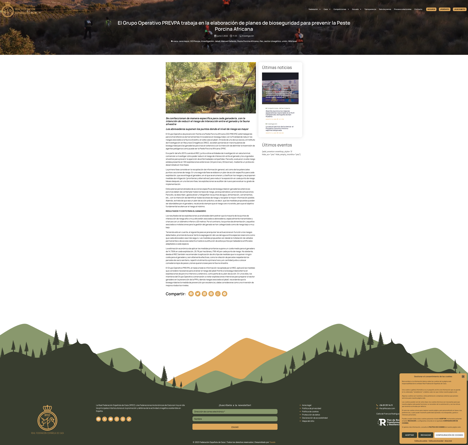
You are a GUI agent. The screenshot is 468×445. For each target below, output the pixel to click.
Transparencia (370, 9)
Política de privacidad (436, 441)
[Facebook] (98, 419)
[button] (463, 376)
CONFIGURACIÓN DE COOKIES (449, 435)
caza (175, 41)
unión (284, 41)
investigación (207, 41)
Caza (326, 9)
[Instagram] (116, 419)
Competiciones (340, 9)
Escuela (355, 9)
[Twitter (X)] (104, 419)
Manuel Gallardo (228, 41)
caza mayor (184, 41)
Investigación (248, 35)
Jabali (217, 41)
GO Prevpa (195, 41)
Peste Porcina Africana (247, 41)
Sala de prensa (385, 9)
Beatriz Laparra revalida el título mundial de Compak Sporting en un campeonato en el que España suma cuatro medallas (280, 94)
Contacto (418, 9)
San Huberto (285, 108)
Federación (313, 9)
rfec (261, 41)
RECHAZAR (426, 435)
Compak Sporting (273, 89)
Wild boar (292, 41)
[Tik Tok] (122, 419)
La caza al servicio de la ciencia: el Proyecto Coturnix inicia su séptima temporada (279, 128)
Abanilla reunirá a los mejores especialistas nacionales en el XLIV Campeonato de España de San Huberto (280, 114)
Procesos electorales (402, 9)
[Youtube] (110, 419)
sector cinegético (272, 41)
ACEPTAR (409, 435)
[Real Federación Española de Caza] (18, 9)
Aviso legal (448, 441)
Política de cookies (420, 441)
